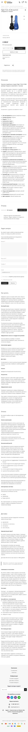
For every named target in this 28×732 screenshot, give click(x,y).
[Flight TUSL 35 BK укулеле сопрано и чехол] (14, 22)
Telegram (11, 697)
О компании (14, 670)
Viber (15, 697)
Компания (14, 668)
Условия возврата (14, 682)
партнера (20, 622)
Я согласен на (13, 276)
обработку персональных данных (16, 276)
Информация (14, 676)
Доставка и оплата (14, 680)
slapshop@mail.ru (15, 707)
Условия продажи (14, 678)
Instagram (8, 697)
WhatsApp (19, 697)
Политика (14, 672)
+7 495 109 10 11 (15, 704)
